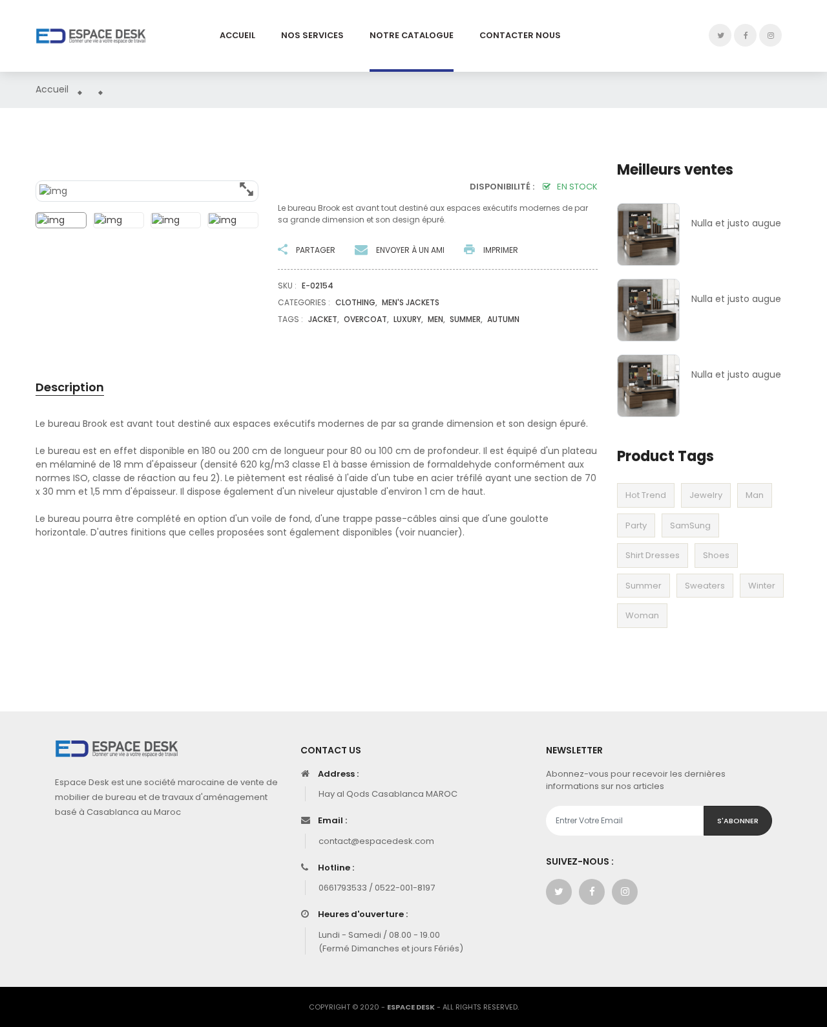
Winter (761, 585)
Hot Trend (645, 495)
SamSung (690, 525)
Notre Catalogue (412, 35)
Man (755, 495)
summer (465, 319)
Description (70, 387)
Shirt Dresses (652, 555)
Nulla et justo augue (736, 223)
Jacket (322, 319)
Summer (643, 585)
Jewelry (705, 495)
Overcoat (365, 319)
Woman (642, 615)
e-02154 (317, 285)
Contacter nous (520, 35)
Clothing (355, 302)
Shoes (716, 555)
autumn (503, 319)
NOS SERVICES (312, 35)
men (435, 319)
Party (636, 525)
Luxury (407, 319)
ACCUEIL (237, 35)
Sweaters (705, 585)
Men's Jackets (410, 302)
